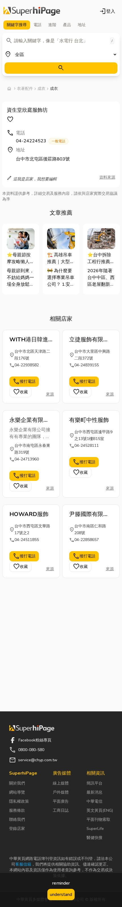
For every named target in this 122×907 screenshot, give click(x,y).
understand (61, 894)
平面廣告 (61, 801)
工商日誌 (61, 810)
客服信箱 (23, 864)
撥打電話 (24, 382)
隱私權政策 (19, 801)
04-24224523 (40, 141)
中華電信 (94, 801)
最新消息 (94, 792)
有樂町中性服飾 (89, 420)
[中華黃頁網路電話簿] (31, 11)
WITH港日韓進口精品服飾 (28, 340)
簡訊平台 (94, 783)
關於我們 (17, 783)
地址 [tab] (82, 25)
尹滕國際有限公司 (89, 514)
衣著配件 (25, 88)
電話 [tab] (37, 25)
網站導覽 (17, 792)
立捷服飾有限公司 (89, 340)
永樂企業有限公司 (29, 420)
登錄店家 (17, 828)
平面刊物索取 (98, 819)
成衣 (41, 88)
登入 (107, 11)
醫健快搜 (94, 837)
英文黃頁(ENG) (100, 810)
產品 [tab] (67, 25)
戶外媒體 (61, 792)
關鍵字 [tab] (17, 25)
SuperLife (95, 828)
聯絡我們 (17, 819)
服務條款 (17, 810)
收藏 (20, 392)
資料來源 (107, 177)
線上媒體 (61, 783)
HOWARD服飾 (29, 514)
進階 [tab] (52, 25)
